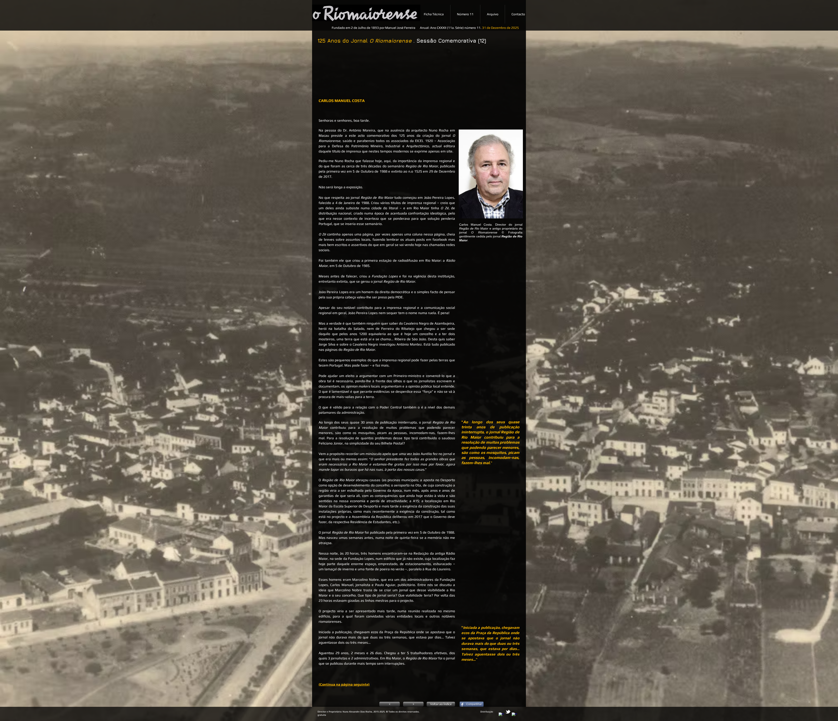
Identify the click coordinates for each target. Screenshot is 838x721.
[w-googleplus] (514, 715)
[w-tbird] (508, 711)
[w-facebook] (501, 715)
